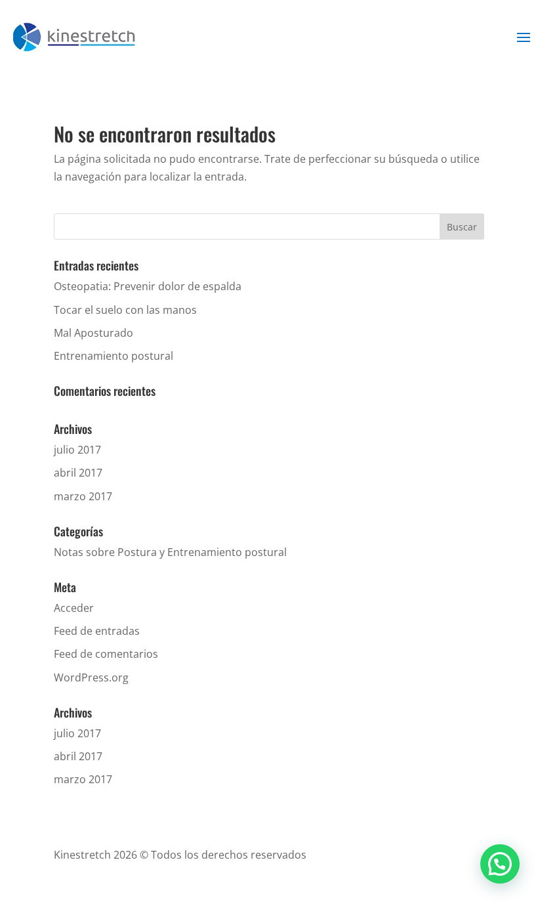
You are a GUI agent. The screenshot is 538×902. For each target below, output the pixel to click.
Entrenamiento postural (113, 356)
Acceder (74, 608)
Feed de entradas (97, 631)
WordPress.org (91, 677)
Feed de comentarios (106, 654)
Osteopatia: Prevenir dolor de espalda (147, 286)
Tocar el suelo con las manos (125, 310)
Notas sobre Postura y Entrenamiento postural (170, 552)
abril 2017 (78, 472)
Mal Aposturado (93, 333)
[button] (500, 864)
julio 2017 (77, 449)
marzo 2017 (83, 496)
